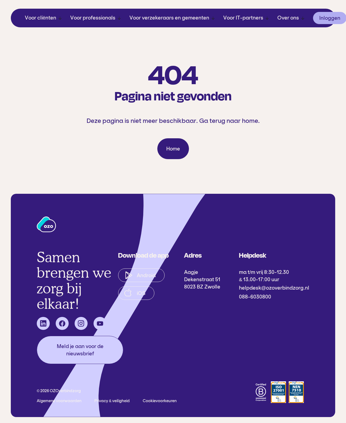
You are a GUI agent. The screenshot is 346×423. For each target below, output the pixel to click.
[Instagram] (81, 323)
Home (173, 149)
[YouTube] (100, 323)
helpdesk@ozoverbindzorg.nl (274, 288)
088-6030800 (255, 297)
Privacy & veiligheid (112, 401)
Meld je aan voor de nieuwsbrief (80, 349)
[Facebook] (62, 323)
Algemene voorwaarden (59, 401)
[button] (43, 18)
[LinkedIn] (43, 323)
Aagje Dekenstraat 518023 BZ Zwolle (202, 279)
